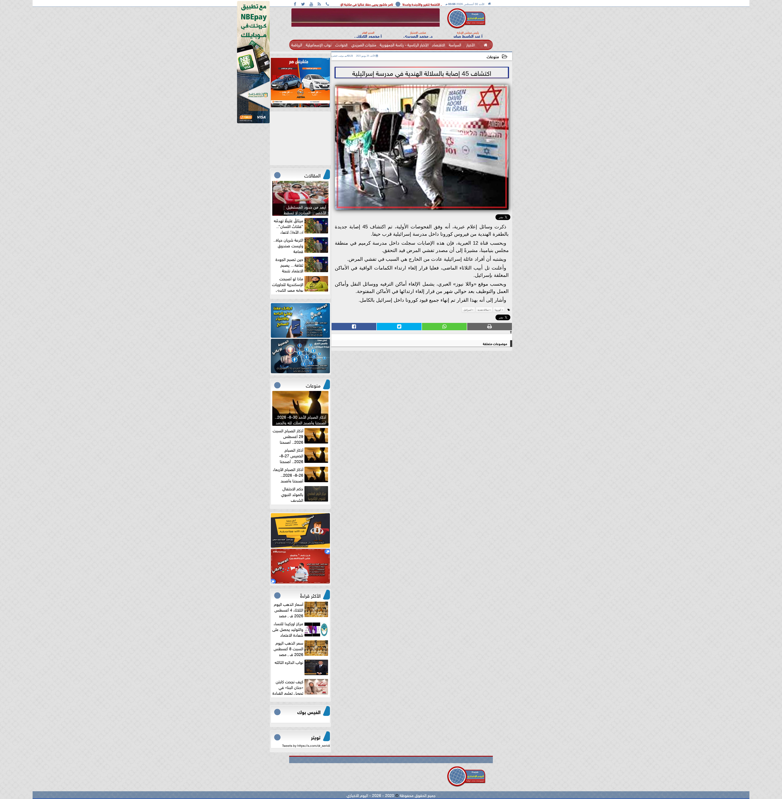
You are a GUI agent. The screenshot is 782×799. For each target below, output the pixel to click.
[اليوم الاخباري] (300, 320)
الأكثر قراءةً (310, 595)
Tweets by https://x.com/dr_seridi (306, 745)
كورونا (498, 309)
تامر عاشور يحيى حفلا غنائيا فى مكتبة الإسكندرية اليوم (431, 4)
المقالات (312, 174)
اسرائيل (467, 309)
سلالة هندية (483, 309)
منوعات (493, 56)
